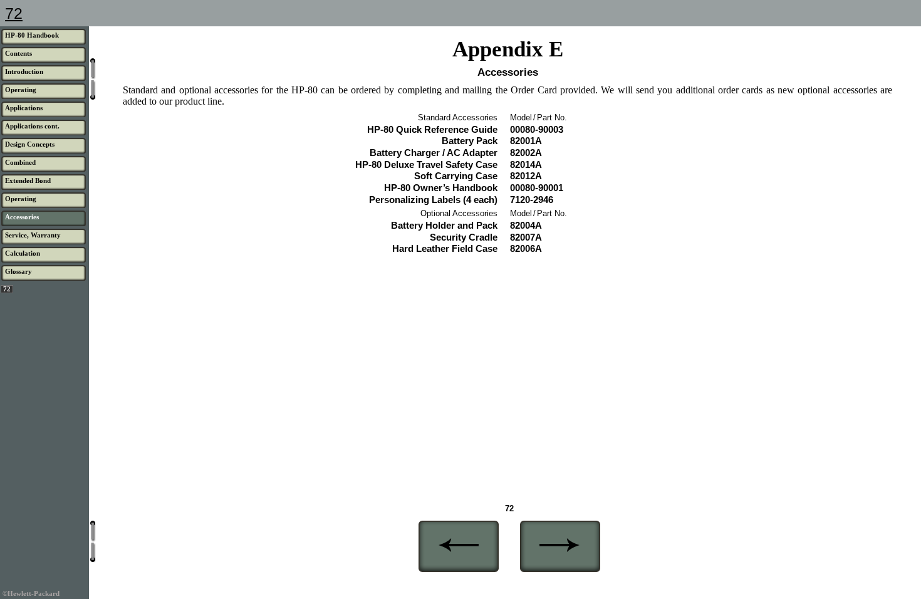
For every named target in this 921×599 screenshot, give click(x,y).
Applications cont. (32, 126)
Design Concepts (30, 144)
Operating (20, 89)
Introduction (24, 71)
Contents (18, 53)
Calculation (22, 253)
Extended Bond (28, 180)
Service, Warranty (33, 235)
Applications (24, 108)
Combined (20, 162)
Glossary (18, 271)
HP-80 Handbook (32, 35)
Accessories (22, 217)
